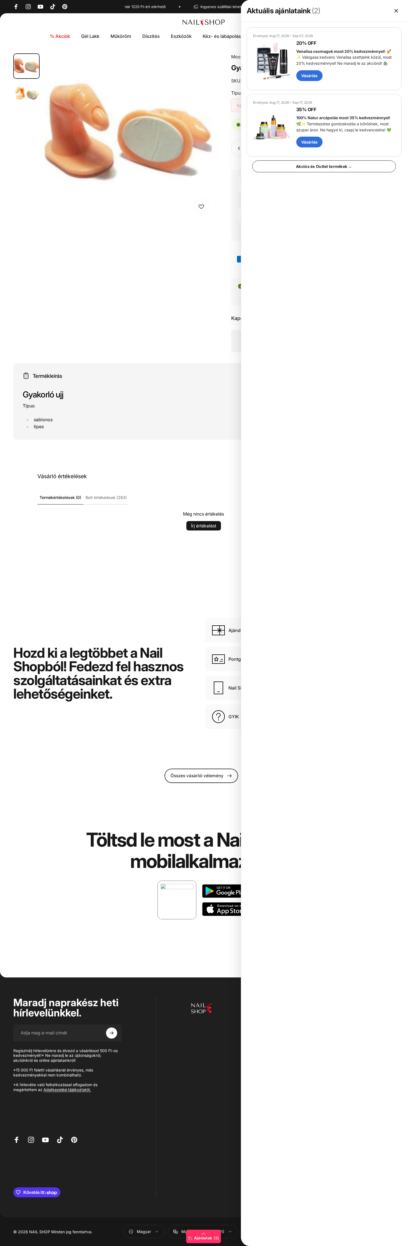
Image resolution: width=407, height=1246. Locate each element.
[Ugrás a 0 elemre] (26, 66)
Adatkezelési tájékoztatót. (67, 1089)
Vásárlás (309, 75)
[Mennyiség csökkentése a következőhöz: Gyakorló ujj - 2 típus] (237, 148)
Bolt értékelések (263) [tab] (106, 497)
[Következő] (197, 145)
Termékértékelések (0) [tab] (60, 497)
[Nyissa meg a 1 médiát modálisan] (128, 135)
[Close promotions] (396, 11)
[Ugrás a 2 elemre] (26, 93)
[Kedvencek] (201, 206)
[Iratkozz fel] (111, 1033)
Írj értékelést (203, 526)
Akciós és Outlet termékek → (324, 166)
